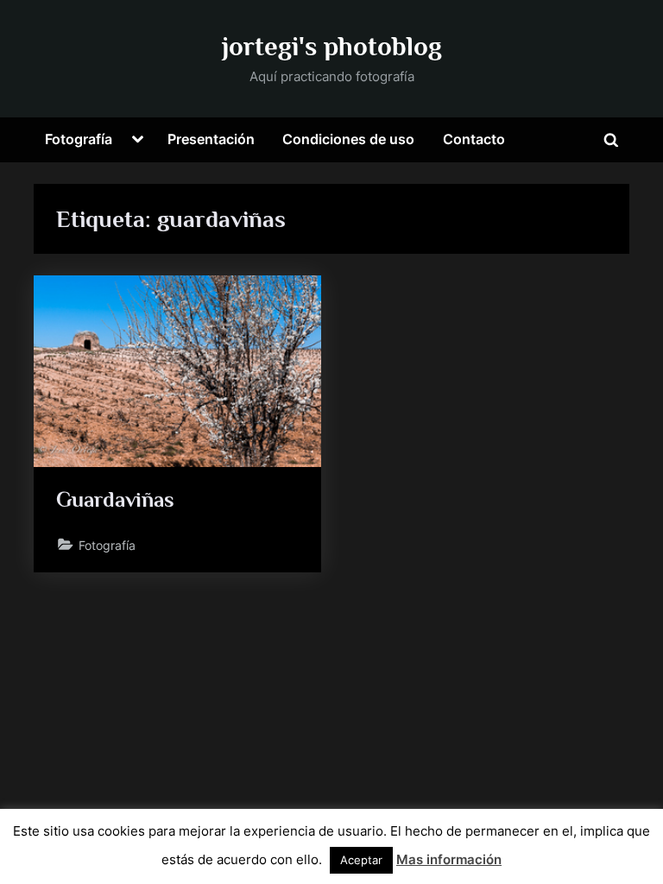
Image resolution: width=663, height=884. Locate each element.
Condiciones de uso (348, 139)
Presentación (211, 139)
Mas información (449, 859)
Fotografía (78, 139)
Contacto (474, 139)
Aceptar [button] (361, 860)
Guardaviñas (115, 499)
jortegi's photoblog (332, 46)
